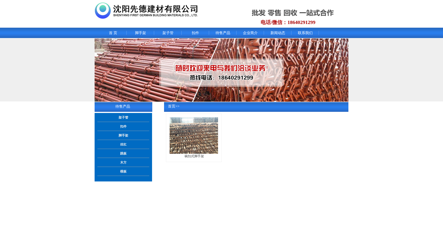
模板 (123, 171)
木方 (123, 162)
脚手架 (140, 33)
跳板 (123, 153)
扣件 (195, 33)
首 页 (113, 33)
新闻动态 (277, 33)
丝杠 (123, 144)
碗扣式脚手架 (194, 156)
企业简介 (250, 33)
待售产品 (223, 33)
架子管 (168, 33)
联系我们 (305, 33)
